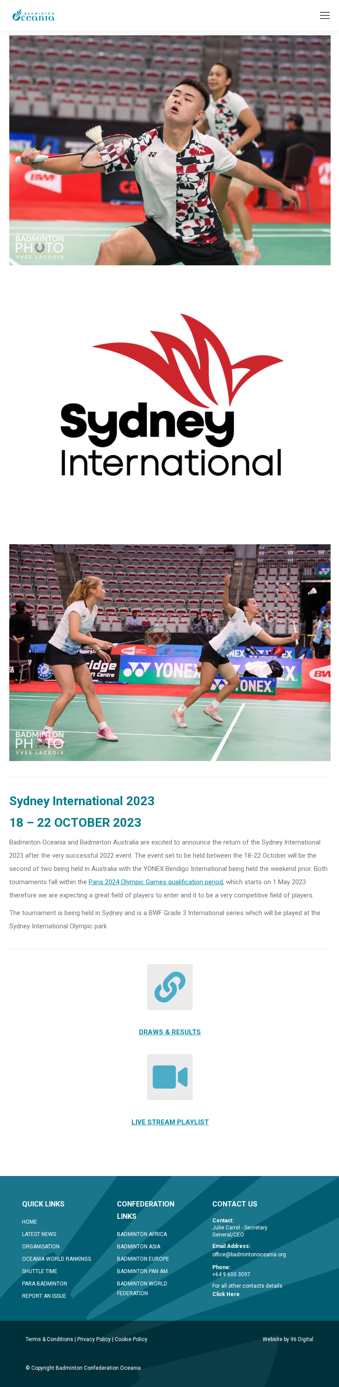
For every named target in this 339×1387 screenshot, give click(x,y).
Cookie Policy (131, 1339)
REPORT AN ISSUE (44, 1296)
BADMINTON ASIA (138, 1247)
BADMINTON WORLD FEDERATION (142, 1289)
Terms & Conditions (49, 1339)
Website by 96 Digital (288, 1339)
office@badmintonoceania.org (249, 1254)
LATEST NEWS (39, 1234)
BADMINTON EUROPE (143, 1259)
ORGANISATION (41, 1247)
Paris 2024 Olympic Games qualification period (156, 882)
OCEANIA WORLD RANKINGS (56, 1259)
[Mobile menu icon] (325, 15)
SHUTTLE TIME (39, 1271)
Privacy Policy (94, 1339)
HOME (29, 1222)
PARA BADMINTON (44, 1284)
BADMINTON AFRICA (142, 1234)
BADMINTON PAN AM (142, 1271)
